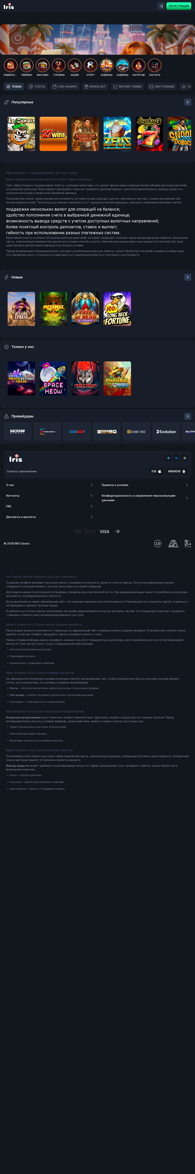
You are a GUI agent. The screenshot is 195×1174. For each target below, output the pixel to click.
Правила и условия (115, 485)
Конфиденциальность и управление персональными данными (138, 498)
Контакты (12, 495)
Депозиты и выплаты (21, 516)
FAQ (8, 506)
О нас (10, 485)
